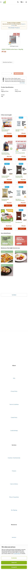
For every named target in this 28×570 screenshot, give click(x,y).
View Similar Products (14, 27)
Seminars (14, 537)
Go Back (14, 294)
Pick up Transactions (14, 497)
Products (14, 470)
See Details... (22, 82)
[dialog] (14, 557)
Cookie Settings (14, 430)
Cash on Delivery (14, 484)
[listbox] (8, 62)
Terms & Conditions (14, 404)
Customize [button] (14, 558)
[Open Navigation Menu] (26, 2)
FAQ (14, 378)
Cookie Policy (14, 417)
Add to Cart (8, 136)
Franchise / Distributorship (14, 457)
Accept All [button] (14, 567)
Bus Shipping (14, 510)
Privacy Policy (14, 391)
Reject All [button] (14, 562)
